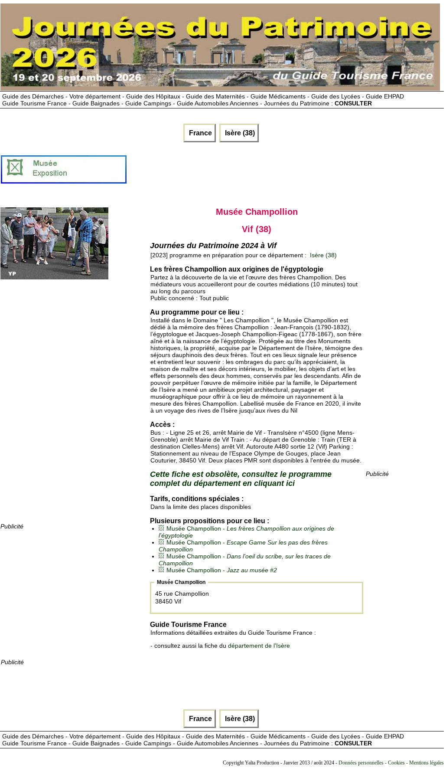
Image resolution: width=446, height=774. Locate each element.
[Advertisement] (285, 172)
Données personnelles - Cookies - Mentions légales (391, 763)
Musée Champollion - (221, 570)
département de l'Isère (259, 645)
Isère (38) (239, 133)
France (199, 133)
